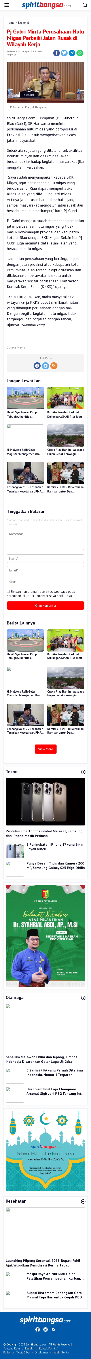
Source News (16, 347)
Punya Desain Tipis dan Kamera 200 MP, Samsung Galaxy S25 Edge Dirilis (56, 865)
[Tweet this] (64, 53)
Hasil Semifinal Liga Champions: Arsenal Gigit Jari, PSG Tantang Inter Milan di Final (56, 1091)
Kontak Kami (47, 1348)
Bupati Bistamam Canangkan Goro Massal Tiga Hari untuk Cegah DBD (54, 1295)
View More (45, 749)
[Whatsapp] (79, 53)
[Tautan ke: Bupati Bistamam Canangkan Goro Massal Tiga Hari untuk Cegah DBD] (15, 1298)
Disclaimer (41, 1352)
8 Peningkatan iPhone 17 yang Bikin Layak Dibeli (55, 846)
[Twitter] (45, 365)
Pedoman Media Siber (16, 1352)
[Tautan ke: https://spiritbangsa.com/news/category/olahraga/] (83, 998)
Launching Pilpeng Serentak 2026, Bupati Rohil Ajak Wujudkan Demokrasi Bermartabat (43, 1262)
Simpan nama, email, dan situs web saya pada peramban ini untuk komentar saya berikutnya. (41, 593)
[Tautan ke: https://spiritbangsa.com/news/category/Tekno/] (83, 772)
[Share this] (56, 53)
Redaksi (29, 1348)
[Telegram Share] (72, 53)
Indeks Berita (61, 1352)
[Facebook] (37, 365)
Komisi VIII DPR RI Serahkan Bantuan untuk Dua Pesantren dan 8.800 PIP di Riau (65, 489)
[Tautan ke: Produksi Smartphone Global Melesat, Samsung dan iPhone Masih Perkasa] (45, 801)
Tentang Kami (12, 1348)
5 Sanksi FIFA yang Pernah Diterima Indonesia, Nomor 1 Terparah (55, 1072)
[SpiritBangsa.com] (46, 5)
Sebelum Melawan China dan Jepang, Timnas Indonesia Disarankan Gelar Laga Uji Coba (41, 1059)
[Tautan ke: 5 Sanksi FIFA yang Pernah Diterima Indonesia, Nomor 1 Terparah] (15, 1075)
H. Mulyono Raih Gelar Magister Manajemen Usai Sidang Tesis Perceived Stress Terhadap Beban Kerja (23, 452)
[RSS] (53, 365)
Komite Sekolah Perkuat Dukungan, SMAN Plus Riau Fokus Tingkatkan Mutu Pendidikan (64, 414)
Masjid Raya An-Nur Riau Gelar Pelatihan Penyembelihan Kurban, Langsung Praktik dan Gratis (54, 1276)
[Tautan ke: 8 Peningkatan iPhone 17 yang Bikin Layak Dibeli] (15, 850)
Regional (11, 54)
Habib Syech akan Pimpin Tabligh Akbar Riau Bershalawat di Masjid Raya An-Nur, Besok (25, 414)
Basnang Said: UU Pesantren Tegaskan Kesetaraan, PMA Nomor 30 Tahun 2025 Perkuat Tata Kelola (25, 489)
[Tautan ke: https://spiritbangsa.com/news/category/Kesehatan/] (83, 1202)
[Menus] (6, 5)
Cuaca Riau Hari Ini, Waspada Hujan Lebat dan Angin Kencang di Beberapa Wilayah (65, 452)
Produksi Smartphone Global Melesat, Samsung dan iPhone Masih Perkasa (44, 833)
